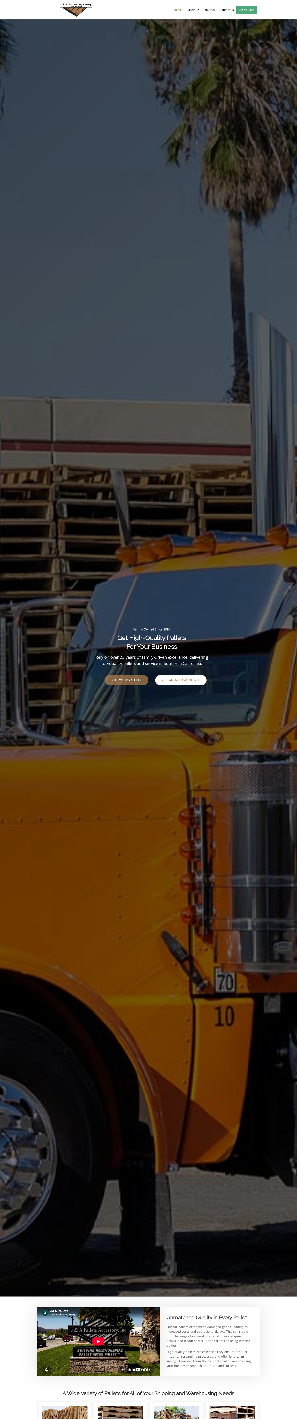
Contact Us (227, 10)
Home (178, 10)
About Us (209, 10)
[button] (197, 10)
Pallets (191, 10)
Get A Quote (246, 10)
